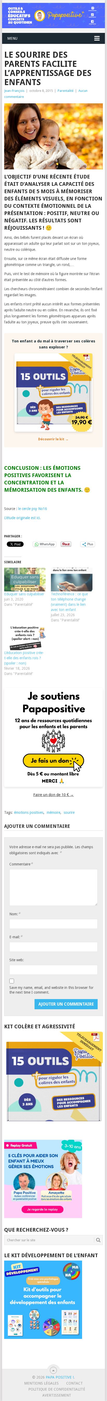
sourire (69, 812)
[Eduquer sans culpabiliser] (25, 579)
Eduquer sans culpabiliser (24, 594)
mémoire (53, 812)
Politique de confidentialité (56, 1389)
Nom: (14, 913)
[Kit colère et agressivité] (53, 1129)
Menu (12, 38)
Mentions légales (41, 1383)
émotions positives (28, 812)
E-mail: (15, 936)
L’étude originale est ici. (22, 518)
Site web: (16, 960)
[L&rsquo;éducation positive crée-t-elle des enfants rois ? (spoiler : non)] (25, 638)
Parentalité (65, 91)
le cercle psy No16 (32, 509)
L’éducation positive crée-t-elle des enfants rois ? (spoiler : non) (24, 658)
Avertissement (56, 1395)
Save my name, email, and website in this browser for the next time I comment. (51, 990)
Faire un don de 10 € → (53, 794)
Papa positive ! (60, 1377)
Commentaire (21, 864)
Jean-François (14, 91)
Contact (74, 1383)
